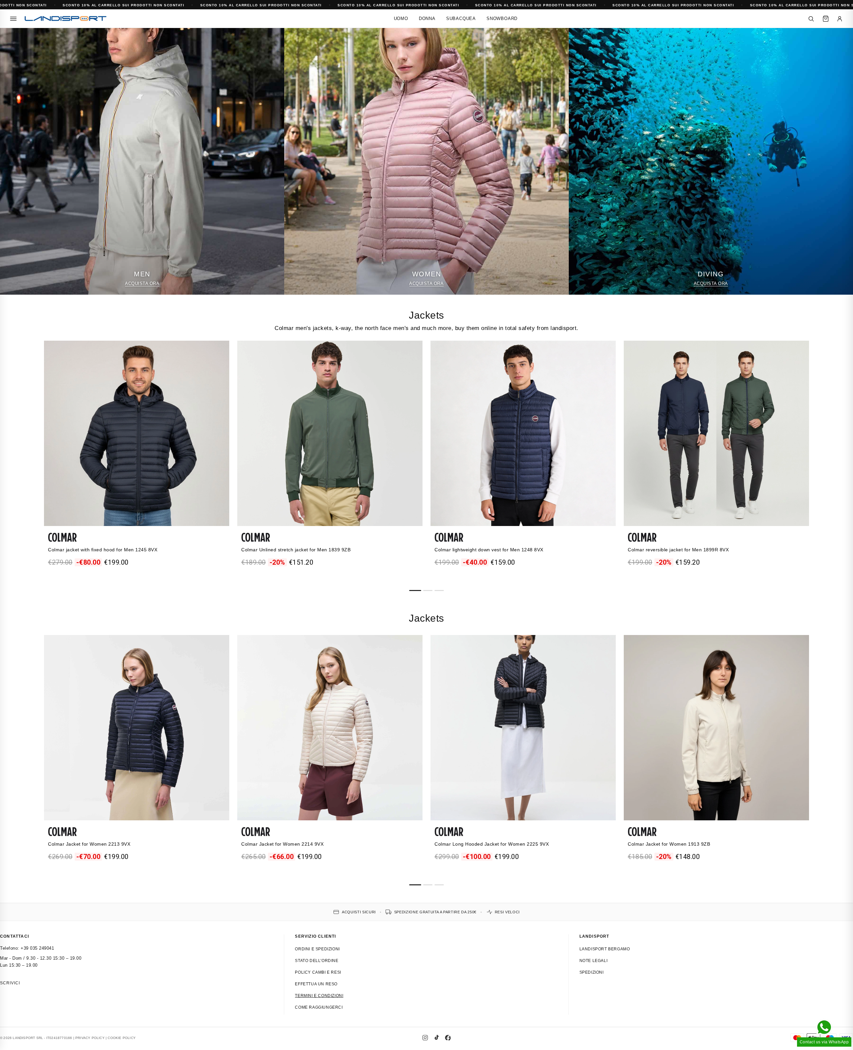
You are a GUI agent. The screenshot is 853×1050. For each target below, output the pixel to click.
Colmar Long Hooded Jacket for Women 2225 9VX (491, 844)
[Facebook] (447, 1037)
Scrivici (10, 983)
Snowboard (501, 18)
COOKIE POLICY (122, 1038)
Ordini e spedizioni (317, 949)
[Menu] (13, 18)
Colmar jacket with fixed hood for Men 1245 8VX (102, 549)
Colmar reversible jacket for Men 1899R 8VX (678, 549)
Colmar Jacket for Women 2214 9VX (282, 844)
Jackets (426, 315)
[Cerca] (811, 18)
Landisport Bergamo (604, 949)
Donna (427, 18)
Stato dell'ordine (316, 960)
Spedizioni (591, 972)
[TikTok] (436, 1037)
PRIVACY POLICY (90, 1038)
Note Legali (593, 960)
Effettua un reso (316, 984)
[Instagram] (425, 1037)
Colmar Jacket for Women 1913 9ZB (669, 844)
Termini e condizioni (319, 995)
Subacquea (461, 18)
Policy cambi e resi (318, 972)
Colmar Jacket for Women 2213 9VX (89, 844)
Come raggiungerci (319, 1007)
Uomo (401, 18)
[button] (415, 590)
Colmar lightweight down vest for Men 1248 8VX (488, 549)
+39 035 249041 (37, 948)
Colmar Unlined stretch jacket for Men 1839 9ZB (296, 549)
